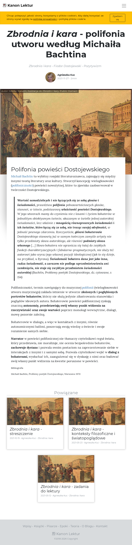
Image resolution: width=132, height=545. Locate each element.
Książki (39, 526)
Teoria (74, 526)
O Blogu (88, 526)
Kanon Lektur (20, 5)
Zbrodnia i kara (45, 438)
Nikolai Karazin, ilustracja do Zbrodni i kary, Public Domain (43, 91)
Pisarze (52, 526)
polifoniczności (22, 185)
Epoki (64, 526)
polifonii (88, 287)
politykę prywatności (45, 19)
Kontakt (102, 526)
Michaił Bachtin (22, 176)
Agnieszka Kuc (66, 75)
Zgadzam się (118, 18)
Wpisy (27, 526)
